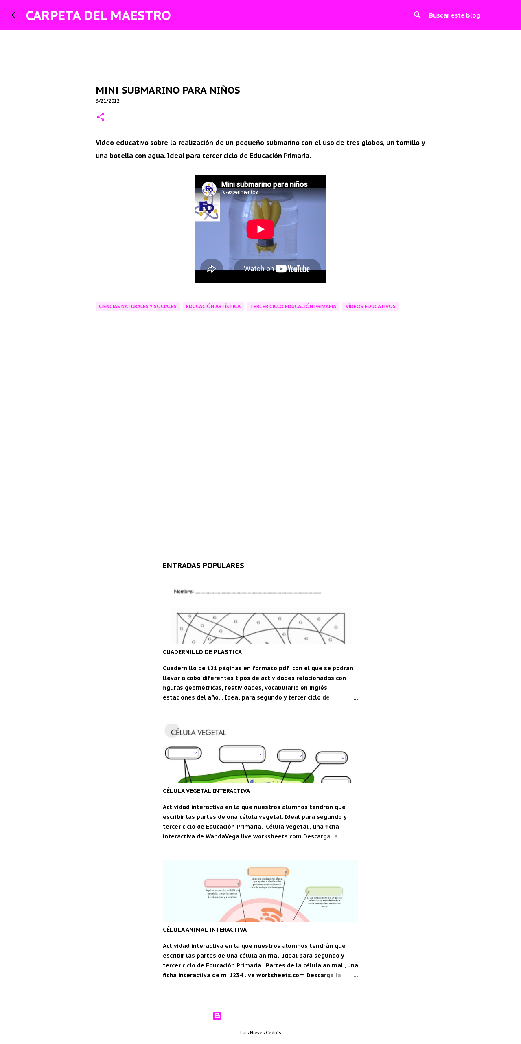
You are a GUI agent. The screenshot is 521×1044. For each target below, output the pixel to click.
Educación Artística (213, 306)
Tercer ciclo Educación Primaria (293, 306)
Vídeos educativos (371, 306)
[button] (100, 117)
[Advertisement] (260, 478)
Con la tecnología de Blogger (265, 1016)
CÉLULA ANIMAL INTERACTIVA (205, 929)
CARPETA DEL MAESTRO (98, 15)
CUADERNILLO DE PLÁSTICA (202, 652)
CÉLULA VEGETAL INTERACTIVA (206, 790)
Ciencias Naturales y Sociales (138, 306)
